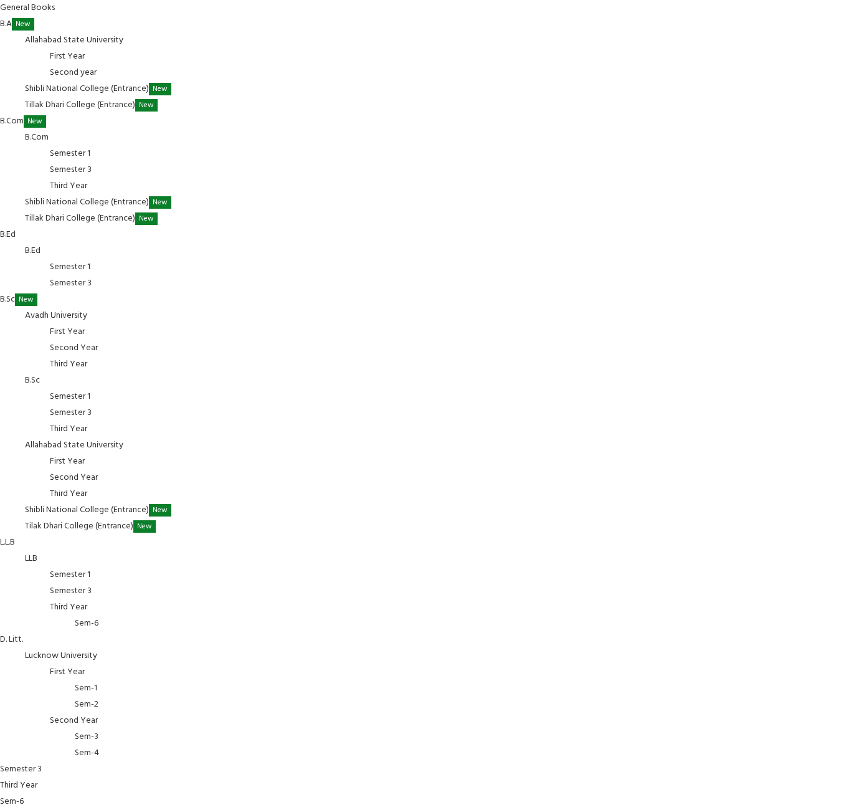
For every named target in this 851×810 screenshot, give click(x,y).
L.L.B (8, 542)
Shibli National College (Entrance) (96, 89)
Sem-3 (86, 737)
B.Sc (17, 299)
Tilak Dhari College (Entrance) (88, 526)
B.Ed (8, 234)
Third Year (68, 186)
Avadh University (57, 315)
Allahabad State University (75, 40)
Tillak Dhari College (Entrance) (89, 105)
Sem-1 (86, 688)
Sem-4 (87, 753)
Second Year (74, 348)
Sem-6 (86, 623)
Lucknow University (62, 656)
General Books (27, 8)
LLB (32, 558)
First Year (67, 56)
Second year (73, 72)
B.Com (21, 121)
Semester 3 (71, 170)
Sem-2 (86, 704)
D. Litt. (12, 639)
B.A (15, 24)
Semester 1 (70, 153)
